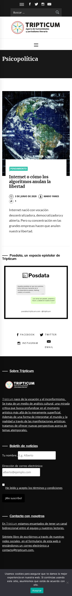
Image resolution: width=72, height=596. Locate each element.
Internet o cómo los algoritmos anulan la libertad (30, 181)
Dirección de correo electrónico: (22, 466)
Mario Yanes (51, 196)
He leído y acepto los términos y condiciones (33, 488)
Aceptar (37, 590)
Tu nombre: (9, 455)
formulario (35, 541)
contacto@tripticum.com (17, 550)
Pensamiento (18, 168)
